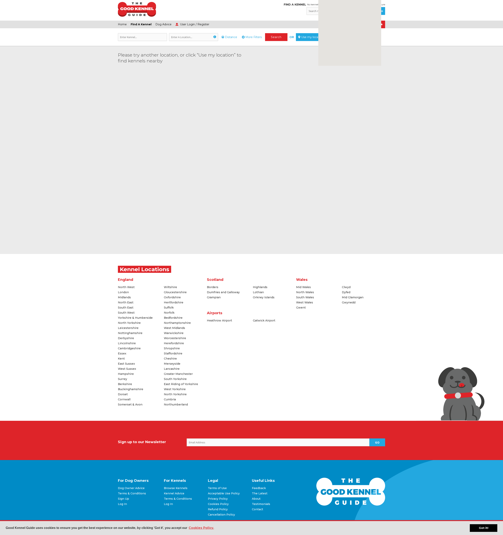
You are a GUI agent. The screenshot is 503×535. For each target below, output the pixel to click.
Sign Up (123, 498)
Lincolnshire (127, 343)
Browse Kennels (175, 488)
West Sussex (127, 369)
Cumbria (170, 399)
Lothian (258, 292)
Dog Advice (163, 24)
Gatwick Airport (264, 320)
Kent (121, 358)
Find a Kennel (141, 24)
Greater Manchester (178, 374)
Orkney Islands (263, 297)
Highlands (260, 287)
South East (125, 307)
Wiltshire (170, 287)
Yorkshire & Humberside (135, 318)
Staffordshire (173, 353)
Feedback (259, 488)
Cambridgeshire (129, 348)
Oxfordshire (172, 297)
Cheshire (170, 358)
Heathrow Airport (219, 320)
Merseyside (172, 363)
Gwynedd (348, 302)
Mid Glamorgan (352, 297)
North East (125, 302)
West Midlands (174, 328)
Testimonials (261, 504)
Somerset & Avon (130, 404)
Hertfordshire (173, 302)
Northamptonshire (177, 323)
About (256, 498)
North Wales (305, 292)
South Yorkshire (175, 379)
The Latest (259, 493)
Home (122, 24)
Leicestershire (128, 328)
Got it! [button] (483, 528)
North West (126, 287)
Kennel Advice (174, 493)
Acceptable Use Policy (224, 493)
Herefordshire (174, 343)
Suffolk (169, 307)
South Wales (305, 297)
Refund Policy (218, 509)
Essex (122, 353)
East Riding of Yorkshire (181, 384)
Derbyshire (126, 338)
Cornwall (124, 399)
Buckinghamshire (130, 389)
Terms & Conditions (132, 493)
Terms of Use (217, 488)
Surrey (122, 379)
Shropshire (172, 348)
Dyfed (346, 292)
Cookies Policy (218, 504)
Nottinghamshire (130, 333)
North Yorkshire (129, 323)
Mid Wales (303, 287)
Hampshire (126, 374)
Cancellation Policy (221, 514)
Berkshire (125, 384)
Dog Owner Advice (131, 488)
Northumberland (176, 404)
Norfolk (169, 312)
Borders (212, 287)
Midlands (124, 297)
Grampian (214, 297)
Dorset (123, 394)
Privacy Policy (218, 498)
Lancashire (172, 369)
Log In (122, 504)
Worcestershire (175, 338)
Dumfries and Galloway (223, 292)
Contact (257, 509)
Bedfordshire (173, 318)
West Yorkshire (175, 389)
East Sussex (126, 363)
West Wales (304, 302)
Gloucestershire (175, 292)
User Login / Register (194, 24)
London (123, 292)
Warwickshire (174, 333)
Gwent (301, 307)
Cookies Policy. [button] (201, 528)
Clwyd (346, 287)
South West (126, 312)
